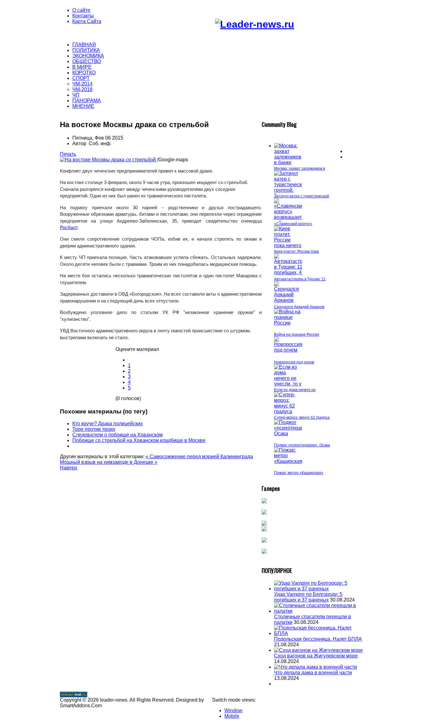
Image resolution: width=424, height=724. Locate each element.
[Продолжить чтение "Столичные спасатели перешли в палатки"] (319, 611)
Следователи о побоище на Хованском (117, 434)
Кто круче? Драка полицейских (107, 423)
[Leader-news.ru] (254, 24)
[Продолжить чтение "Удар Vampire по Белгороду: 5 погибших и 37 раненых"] (319, 588)
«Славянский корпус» (293, 224)
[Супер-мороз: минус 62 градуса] (288, 411)
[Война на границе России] (288, 322)
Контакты (83, 15)
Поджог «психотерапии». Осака (302, 445)
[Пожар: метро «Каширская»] (289, 461)
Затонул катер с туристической (301, 196)
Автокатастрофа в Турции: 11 (300, 279)
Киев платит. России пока (296, 251)
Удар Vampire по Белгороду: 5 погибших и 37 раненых (308, 597)
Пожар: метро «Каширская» (298, 473)
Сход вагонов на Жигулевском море (316, 655)
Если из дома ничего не (295, 390)
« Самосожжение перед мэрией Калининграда (199, 456)
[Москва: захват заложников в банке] (288, 162)
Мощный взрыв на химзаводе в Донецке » (108, 462)
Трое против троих (93, 429)
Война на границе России (296, 334)
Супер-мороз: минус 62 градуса (302, 417)
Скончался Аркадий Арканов (299, 307)
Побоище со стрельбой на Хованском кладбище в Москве (138, 440)
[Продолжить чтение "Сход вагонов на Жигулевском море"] (318, 650)
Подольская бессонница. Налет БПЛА (318, 639)
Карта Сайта (86, 21)
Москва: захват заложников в (299, 168)
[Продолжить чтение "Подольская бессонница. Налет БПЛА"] (319, 633)
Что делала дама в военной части (313, 672)
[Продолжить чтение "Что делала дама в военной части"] (315, 667)
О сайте (81, 10)
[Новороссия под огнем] (288, 350)
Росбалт (68, 227)
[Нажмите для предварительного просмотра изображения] (108, 159)
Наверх (68, 467)
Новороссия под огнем (294, 362)
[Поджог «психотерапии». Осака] (293, 433)
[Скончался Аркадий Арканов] (288, 300)
